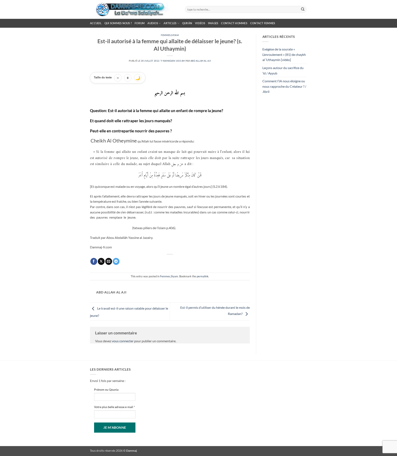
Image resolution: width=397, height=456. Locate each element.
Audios (152, 23)
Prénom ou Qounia (106, 389)
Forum (140, 23)
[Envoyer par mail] (108, 261)
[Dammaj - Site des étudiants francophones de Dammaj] (134, 9)
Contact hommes (234, 23)
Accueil (96, 23)
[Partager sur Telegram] (116, 261)
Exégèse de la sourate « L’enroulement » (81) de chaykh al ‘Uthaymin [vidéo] (284, 54)
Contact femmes (262, 23)
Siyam (175, 35)
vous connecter (123, 341)
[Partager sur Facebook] (93, 261)
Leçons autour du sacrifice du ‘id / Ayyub (283, 70)
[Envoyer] (302, 9)
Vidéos (200, 23)
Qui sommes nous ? (118, 23)
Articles (170, 23)
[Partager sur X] (101, 261)
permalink (202, 276)
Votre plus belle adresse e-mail (114, 407)
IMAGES (213, 23)
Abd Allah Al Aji (200, 60)
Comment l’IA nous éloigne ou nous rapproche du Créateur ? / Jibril (284, 86)
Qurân (187, 23)
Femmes (166, 35)
